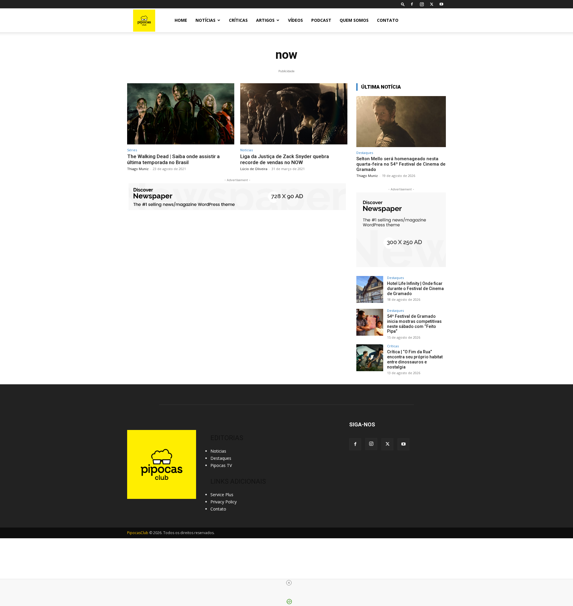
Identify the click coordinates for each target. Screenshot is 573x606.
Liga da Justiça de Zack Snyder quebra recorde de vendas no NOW (284, 159)
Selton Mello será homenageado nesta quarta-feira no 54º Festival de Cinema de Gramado (401, 164)
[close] (289, 582)
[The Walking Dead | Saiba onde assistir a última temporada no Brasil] (180, 113)
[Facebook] (411, 4)
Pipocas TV (221, 465)
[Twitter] (431, 4)
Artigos (265, 20)
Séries (132, 150)
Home (181, 20)
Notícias (205, 20)
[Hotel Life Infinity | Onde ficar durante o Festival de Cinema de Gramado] (369, 289)
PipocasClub (137, 532)
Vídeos (295, 20)
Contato (387, 20)
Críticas (238, 20)
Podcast (321, 20)
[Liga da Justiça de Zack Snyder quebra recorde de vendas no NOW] (293, 113)
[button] (402, 4)
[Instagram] (421, 4)
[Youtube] (441, 4)
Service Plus (221, 494)
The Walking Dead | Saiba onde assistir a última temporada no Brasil (173, 159)
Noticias (246, 150)
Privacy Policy (223, 502)
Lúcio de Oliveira (253, 168)
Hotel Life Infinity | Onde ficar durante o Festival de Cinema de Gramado (415, 288)
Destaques (364, 152)
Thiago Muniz (138, 168)
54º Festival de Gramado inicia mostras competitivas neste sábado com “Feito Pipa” (414, 324)
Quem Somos (354, 20)
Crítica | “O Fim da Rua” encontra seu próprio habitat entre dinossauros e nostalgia (415, 359)
